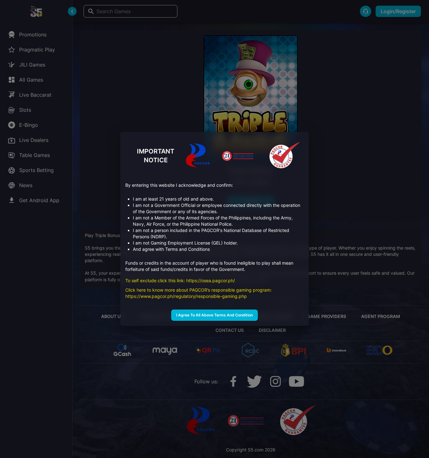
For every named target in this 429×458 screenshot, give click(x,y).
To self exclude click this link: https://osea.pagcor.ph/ (180, 280)
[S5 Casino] (285, 156)
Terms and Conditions (187, 249)
